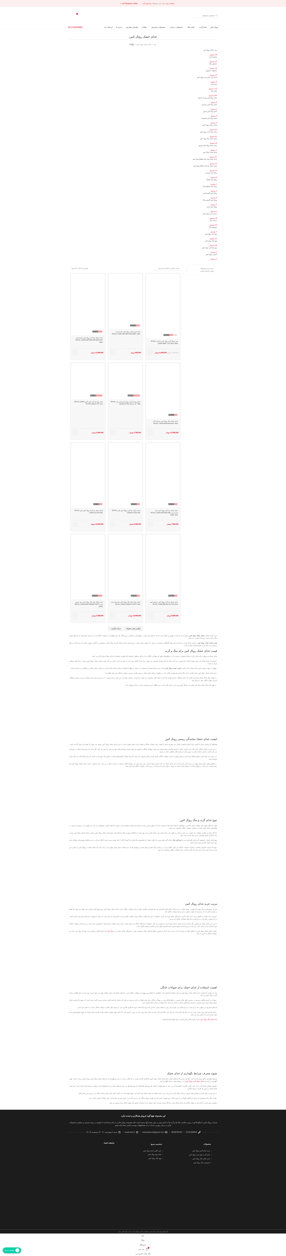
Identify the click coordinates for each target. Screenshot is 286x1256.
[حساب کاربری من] (69, 15)
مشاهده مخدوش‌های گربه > (129, 3)
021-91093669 (75, 27)
